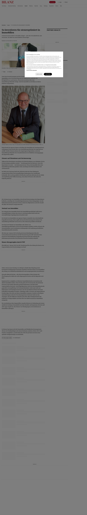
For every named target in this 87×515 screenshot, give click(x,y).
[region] (44, 64)
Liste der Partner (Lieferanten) (31, 70)
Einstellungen (39, 74)
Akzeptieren (47, 74)
